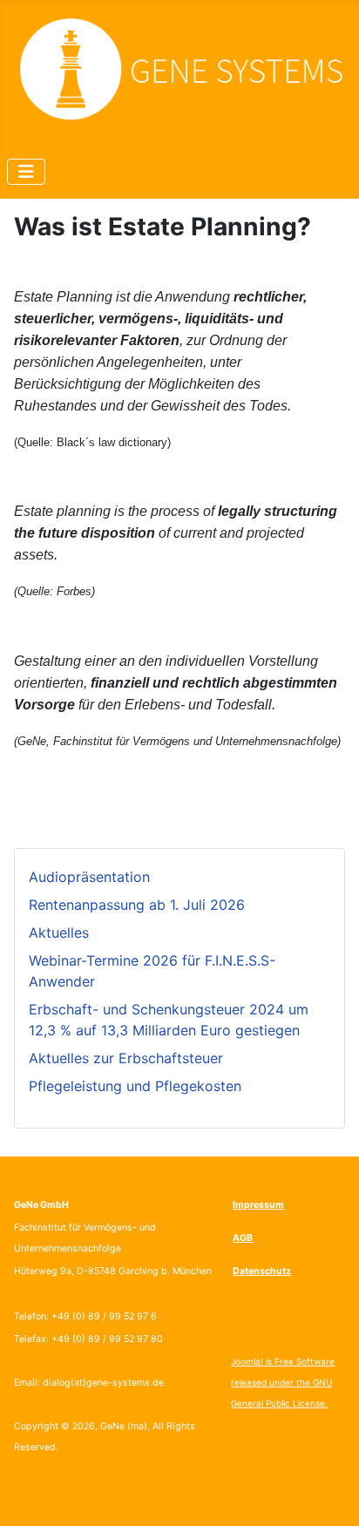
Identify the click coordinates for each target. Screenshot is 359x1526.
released (250, 1382)
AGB (243, 1238)
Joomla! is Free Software (283, 1361)
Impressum (258, 1205)
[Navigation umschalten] (26, 172)
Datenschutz (262, 1271)
